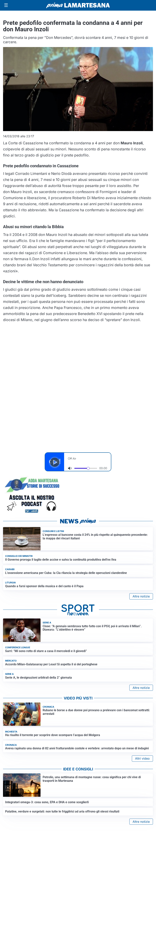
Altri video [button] (142, 758)
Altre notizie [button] (141, 596)
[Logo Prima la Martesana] (78, 5)
